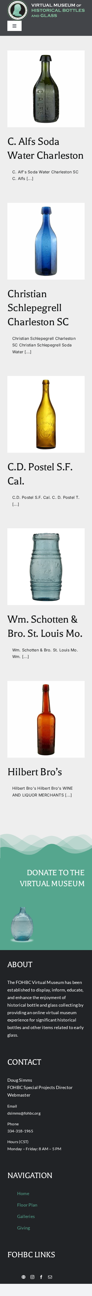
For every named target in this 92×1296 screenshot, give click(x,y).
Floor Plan (27, 1205)
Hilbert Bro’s (34, 772)
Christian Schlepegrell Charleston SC (38, 308)
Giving (23, 1227)
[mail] (50, 1277)
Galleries (26, 1216)
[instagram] (32, 1277)
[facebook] (41, 1277)
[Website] (24, 1277)
